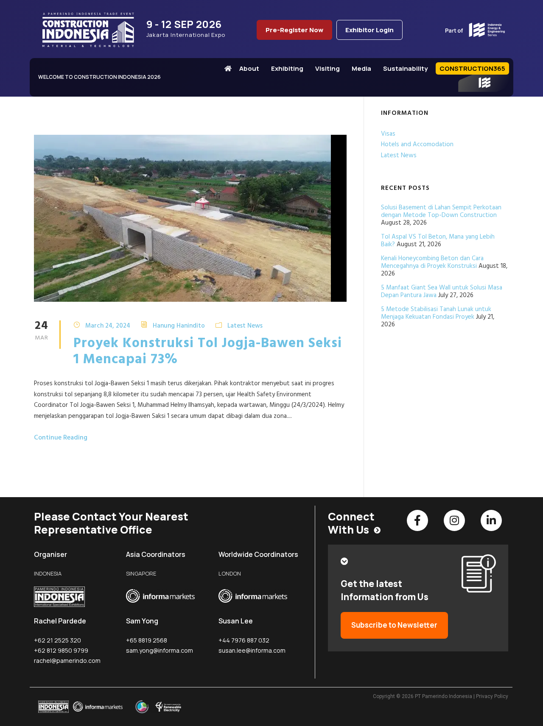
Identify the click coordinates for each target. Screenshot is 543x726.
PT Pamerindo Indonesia (443, 696)
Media (361, 68)
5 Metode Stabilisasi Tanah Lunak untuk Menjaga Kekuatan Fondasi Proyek (436, 313)
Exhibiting (287, 68)
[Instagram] (454, 520)
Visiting (327, 68)
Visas (388, 134)
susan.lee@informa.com (251, 650)
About (249, 68)
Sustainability (405, 68)
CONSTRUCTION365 (472, 68)
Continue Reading (60, 437)
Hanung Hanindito (179, 325)
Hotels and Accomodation (417, 144)
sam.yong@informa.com (159, 650)
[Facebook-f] (417, 520)
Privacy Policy (492, 696)
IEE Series (483, 83)
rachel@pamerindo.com (67, 660)
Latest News (245, 325)
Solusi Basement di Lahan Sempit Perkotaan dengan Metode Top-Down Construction (441, 211)
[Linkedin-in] (491, 520)
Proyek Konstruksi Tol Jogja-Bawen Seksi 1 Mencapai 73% (207, 351)
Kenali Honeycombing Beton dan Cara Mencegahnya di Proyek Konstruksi (432, 262)
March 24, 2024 (107, 325)
